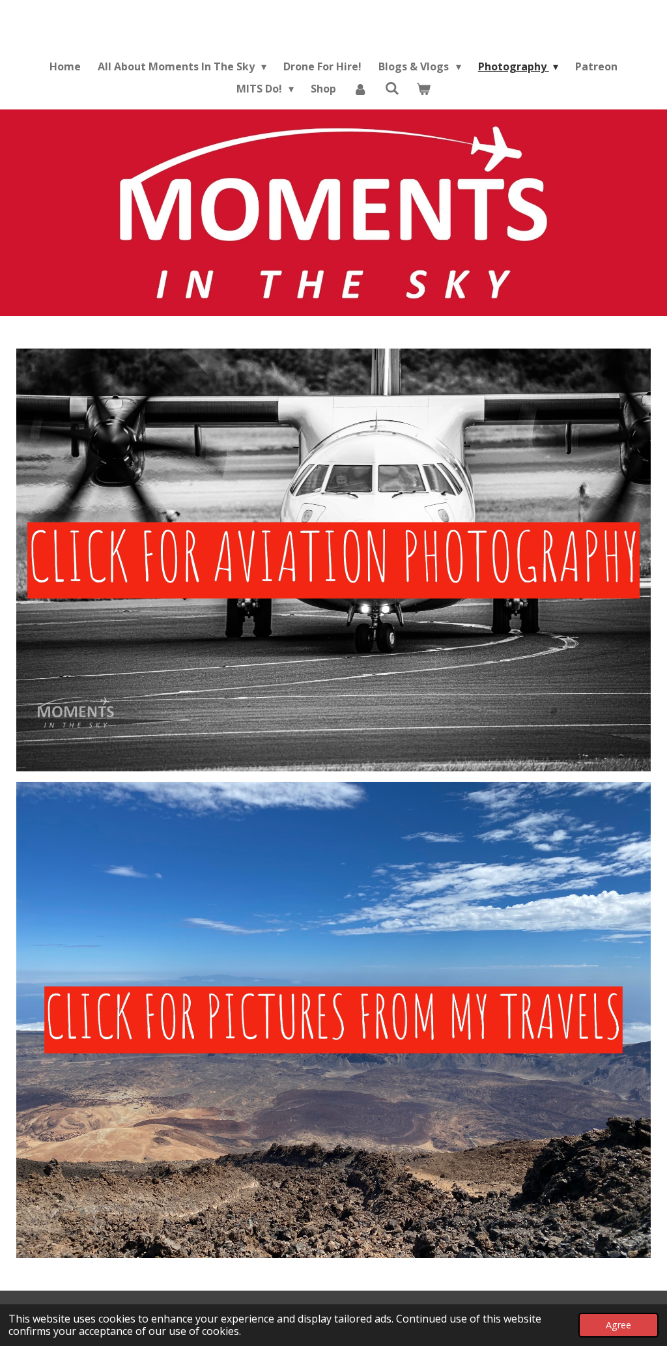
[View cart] (423, 89)
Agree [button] (618, 1325)
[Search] (392, 88)
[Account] (360, 89)
